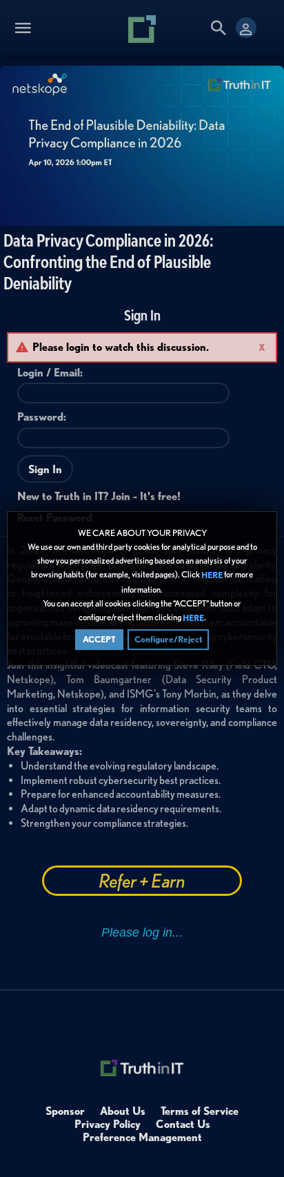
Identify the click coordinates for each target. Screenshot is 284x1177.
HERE (212, 576)
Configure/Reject (168, 639)
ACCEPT (99, 639)
